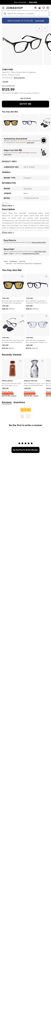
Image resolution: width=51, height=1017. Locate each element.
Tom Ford (22, 261)
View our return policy (39, 242)
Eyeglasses (13, 261)
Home (6, 261)
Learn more (30, 142)
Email (5, 253)
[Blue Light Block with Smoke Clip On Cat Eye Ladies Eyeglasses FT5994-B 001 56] (22, 316)
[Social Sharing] (39, 28)
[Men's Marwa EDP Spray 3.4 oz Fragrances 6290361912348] (42, 361)
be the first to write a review (25, 450)
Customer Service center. (31, 253)
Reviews (7, 402)
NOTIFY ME (25, 104)
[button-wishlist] (43, 7)
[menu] (3, 7)
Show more (7, 232)
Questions (19, 402)
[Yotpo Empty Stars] (7, 78)
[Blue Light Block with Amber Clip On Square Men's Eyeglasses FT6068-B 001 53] (22, 276)
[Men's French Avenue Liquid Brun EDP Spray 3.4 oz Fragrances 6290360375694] (20, 361)
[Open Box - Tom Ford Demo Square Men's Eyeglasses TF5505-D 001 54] (45, 28)
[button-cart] (47, 7)
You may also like (10, 111)
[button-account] (39, 7)
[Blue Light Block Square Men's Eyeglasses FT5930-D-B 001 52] (46, 276)
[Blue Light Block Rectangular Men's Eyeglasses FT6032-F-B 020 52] (46, 316)
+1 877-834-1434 (40, 251)
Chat (11, 253)
